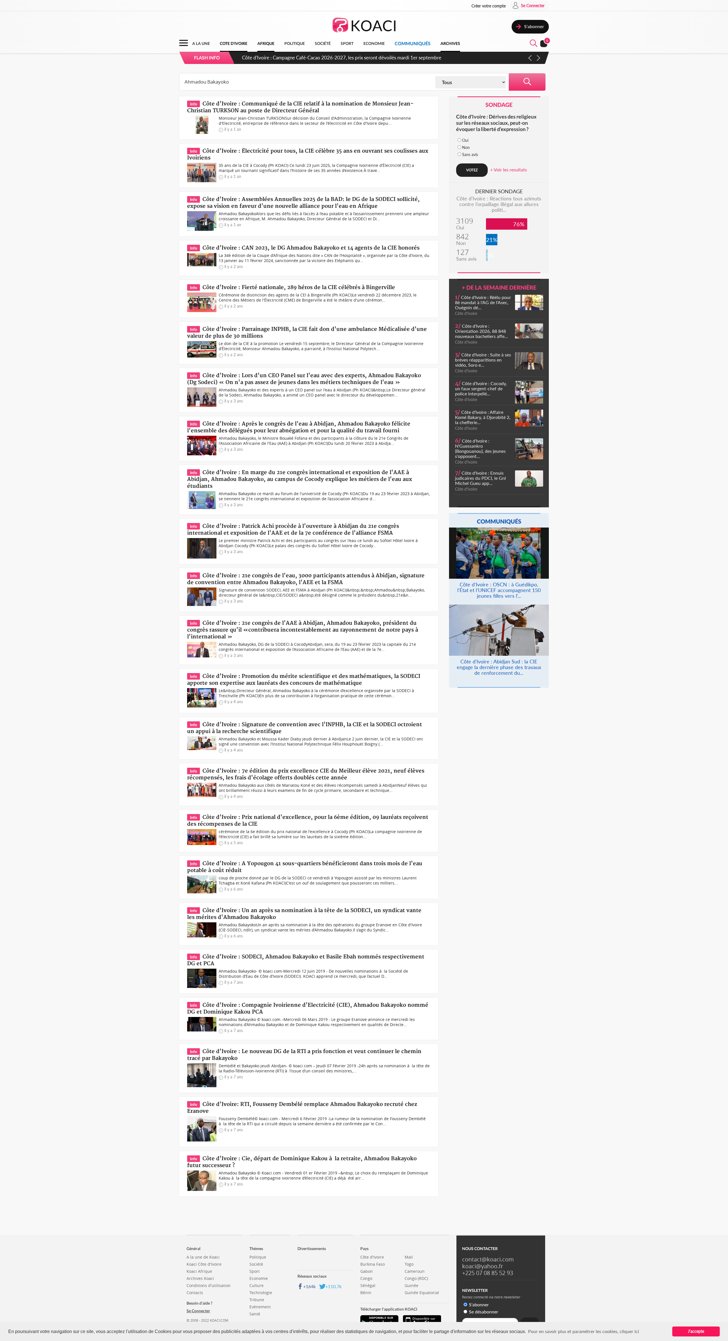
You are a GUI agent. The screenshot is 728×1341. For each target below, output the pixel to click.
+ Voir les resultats (508, 169)
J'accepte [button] (696, 1331)
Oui (465, 140)
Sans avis (470, 154)
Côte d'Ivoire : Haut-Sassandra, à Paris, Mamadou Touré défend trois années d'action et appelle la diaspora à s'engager (364, 58)
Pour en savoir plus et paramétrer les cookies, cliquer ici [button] (583, 1331)
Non (466, 147)
